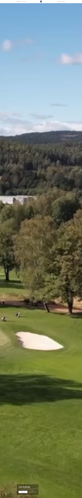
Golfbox (60, 1)
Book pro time (23, 491)
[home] (41, 1)
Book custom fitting (32, 491)
